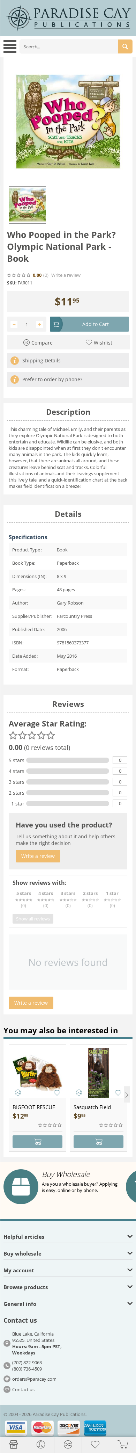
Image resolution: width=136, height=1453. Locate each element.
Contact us (23, 1389)
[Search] (125, 46)
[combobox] (76, 46)
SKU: (11, 283)
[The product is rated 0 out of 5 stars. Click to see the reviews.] (19, 275)
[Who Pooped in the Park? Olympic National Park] (68, 121)
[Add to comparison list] (18, 1092)
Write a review (66, 275)
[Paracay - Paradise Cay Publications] (68, 17)
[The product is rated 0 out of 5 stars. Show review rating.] (50, 1125)
